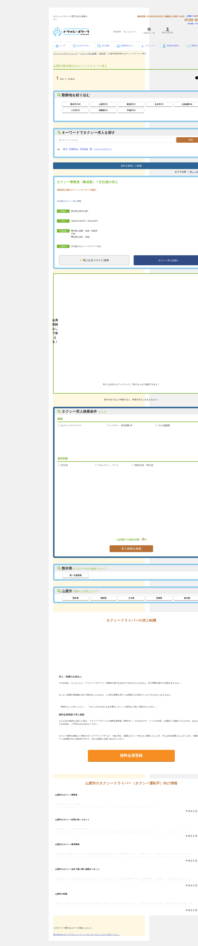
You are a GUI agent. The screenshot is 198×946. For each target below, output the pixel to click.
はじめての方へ (83, 45)
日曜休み (73, 149)
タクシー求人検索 (88, 53)
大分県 (131, 598)
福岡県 (103, 598)
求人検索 (105, 45)
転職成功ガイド (127, 45)
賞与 (65, 149)
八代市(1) (75, 110)
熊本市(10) (75, 104)
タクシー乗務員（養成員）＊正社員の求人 (87, 182)
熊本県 (102, 53)
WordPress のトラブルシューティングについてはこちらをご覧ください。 (87, 934)
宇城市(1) (131, 110)
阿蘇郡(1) (103, 110)
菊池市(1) (131, 104)
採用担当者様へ (173, 45)
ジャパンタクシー (102, 149)
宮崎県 (159, 598)
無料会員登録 (131, 755)
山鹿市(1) (103, 104)
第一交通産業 (76, 575)
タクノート (150, 45)
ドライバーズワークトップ (65, 53)
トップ (62, 45)
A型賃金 (84, 149)
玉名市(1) (159, 104)
